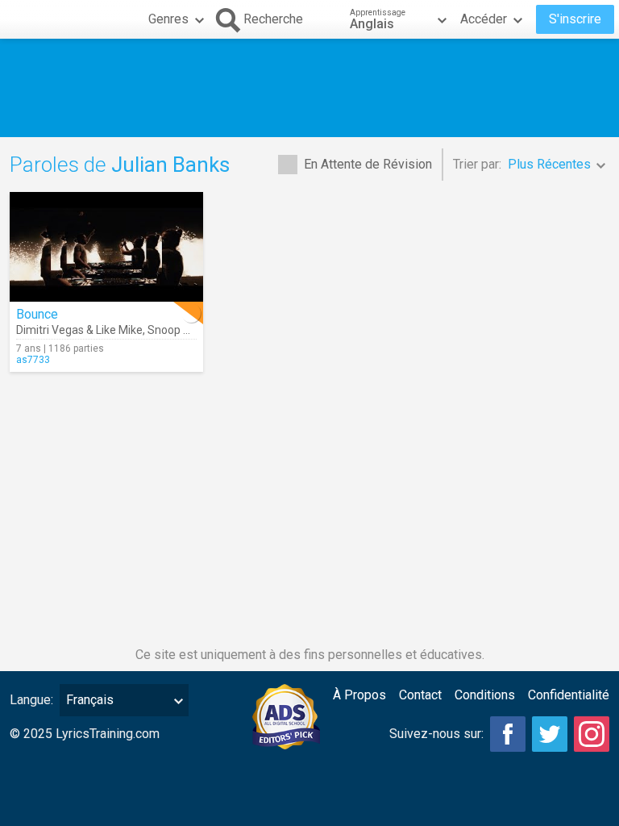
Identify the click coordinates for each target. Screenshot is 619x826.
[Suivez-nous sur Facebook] (508, 734)
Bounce (37, 314)
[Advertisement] (309, 88)
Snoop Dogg (178, 329)
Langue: (31, 699)
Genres (168, 19)
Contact (420, 695)
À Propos (359, 695)
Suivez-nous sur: (436, 733)
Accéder (483, 19)
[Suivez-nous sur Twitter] (549, 734)
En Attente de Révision (368, 164)
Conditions (485, 695)
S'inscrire (575, 19)
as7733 (33, 359)
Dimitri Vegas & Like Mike (79, 329)
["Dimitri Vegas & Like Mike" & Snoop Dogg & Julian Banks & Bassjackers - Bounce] (106, 247)
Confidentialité (568, 695)
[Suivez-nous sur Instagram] (591, 734)
